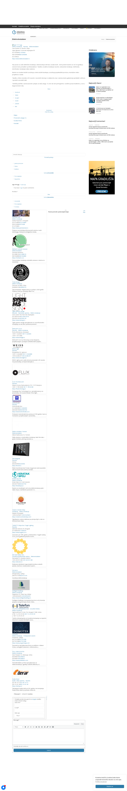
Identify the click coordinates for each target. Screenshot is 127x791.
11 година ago (22, 184)
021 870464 (22, 52)
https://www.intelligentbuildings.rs (21, 598)
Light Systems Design (18, 311)
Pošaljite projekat (23, 26)
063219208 (22, 224)
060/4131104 (23, 575)
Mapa (82, 28)
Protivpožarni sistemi (29, 636)
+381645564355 (25, 596)
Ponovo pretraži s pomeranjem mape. (58, 212)
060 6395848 (23, 54)
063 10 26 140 (24, 684)
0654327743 (22, 484)
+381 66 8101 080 (27, 560)
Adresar (33, 36)
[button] (19, 727)
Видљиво (76, 724)
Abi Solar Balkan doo (18, 555)
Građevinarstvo (55, 28)
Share (49, 89)
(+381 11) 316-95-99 (29, 614)
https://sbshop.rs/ (17, 686)
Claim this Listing (49, 112)
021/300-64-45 (25, 316)
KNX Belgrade (16, 458)
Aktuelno (33, 28)
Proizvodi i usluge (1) (20, 118)
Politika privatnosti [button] (101, 781)
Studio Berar (15, 679)
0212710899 (22, 222)
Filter (49, 194)
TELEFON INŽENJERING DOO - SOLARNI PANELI (26, 609)
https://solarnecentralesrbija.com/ (21, 517)
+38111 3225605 (26, 334)
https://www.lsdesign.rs (18, 320)
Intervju (66, 28)
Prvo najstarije (18, 176)
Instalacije (15, 511)
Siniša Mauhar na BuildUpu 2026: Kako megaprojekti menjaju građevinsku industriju (101, 69)
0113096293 (22, 530)
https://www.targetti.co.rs (19, 532)
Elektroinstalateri (34, 46)
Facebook (17, 92)
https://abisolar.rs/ (17, 562)
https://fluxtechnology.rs (19, 389)
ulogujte (34, 699)
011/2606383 (23, 408)
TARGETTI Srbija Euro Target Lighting (22, 525)
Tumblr (16, 101)
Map (84, 212)
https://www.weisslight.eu (19, 357)
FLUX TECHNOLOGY (18, 382)
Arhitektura (43, 28)
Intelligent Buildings (17, 591)
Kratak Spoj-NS (16, 479)
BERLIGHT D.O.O (17, 328)
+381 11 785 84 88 (28, 387)
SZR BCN (15, 570)
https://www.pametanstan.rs (20, 228)
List (84, 210)
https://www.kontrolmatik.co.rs (20, 411)
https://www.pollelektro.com (20, 660)
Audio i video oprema (18, 681)
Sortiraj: (49, 173)
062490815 (22, 657)
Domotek (15, 634)
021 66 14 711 (24, 682)
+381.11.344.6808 (27, 354)
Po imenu (17, 207)
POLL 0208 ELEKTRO (18, 651)
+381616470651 (25, 515)
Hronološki (17, 201)
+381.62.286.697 (26, 356)
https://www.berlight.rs (18, 337)
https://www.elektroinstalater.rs (21, 59)
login (21, 188)
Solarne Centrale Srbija (18, 510)
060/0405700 (23, 410)
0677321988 (22, 639)
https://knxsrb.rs (16, 465)
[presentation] (19, 727)
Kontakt (14, 26)
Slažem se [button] (110, 786)
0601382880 (22, 256)
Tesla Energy (16, 282)
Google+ (17, 98)
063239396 (22, 464)
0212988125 (22, 254)
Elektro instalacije (17, 46)
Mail (16, 106)
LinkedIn (17, 103)
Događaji (97, 28)
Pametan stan (16, 217)
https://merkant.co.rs (18, 258)
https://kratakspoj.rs (17, 486)
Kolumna (75, 28)
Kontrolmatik (16, 403)
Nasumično (17, 179)
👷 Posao (89, 28)
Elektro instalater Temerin (19, 431)
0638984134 (22, 287)
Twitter (16, 95)
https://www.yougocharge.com (21, 643)
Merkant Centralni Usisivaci (19, 249)
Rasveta (25, 46)
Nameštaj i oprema (23, 313)
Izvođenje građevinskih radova (20, 556)
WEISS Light (15, 349)
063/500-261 (23, 318)
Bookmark (49, 110)
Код (82, 724)
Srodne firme (18, 120)
